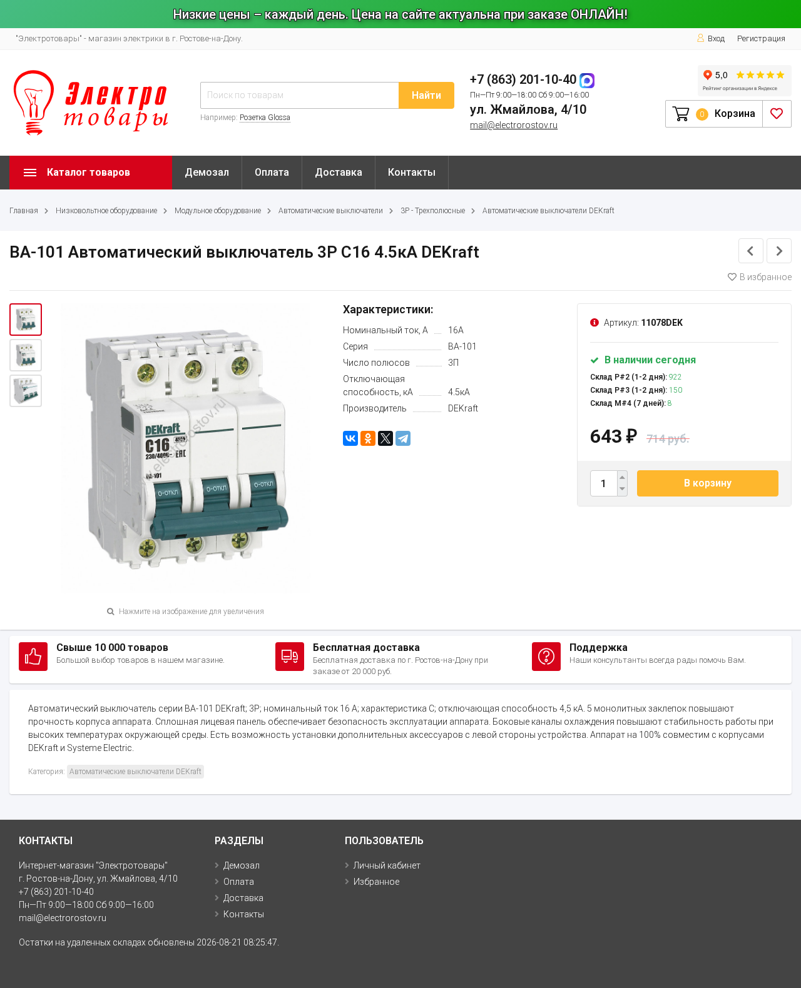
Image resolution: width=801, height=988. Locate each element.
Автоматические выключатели (330, 210)
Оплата (272, 172)
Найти (426, 95)
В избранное (766, 277)
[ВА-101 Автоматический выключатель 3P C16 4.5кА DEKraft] (26, 355)
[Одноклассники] (367, 438)
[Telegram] (403, 438)
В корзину (708, 483)
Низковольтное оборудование (106, 210)
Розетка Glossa (265, 117)
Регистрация (761, 38)
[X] (385, 438)
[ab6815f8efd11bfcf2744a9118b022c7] (26, 391)
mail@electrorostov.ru (514, 125)
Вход (716, 38)
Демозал (207, 172)
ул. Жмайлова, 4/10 (528, 109)
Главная (23, 210)
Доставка (338, 172)
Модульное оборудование (218, 210)
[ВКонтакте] (350, 438)
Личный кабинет (387, 865)
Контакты (412, 172)
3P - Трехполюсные (432, 210)
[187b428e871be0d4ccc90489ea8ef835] (26, 320)
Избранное (376, 882)
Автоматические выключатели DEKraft (548, 210)
